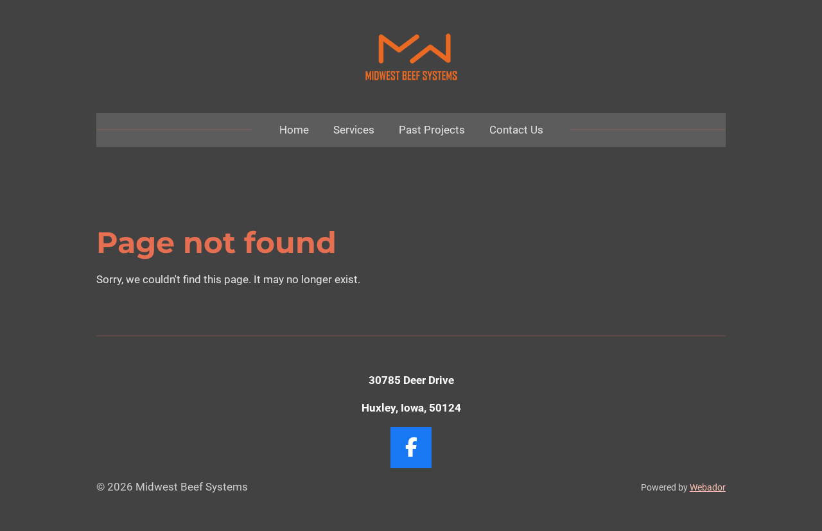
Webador (708, 487)
